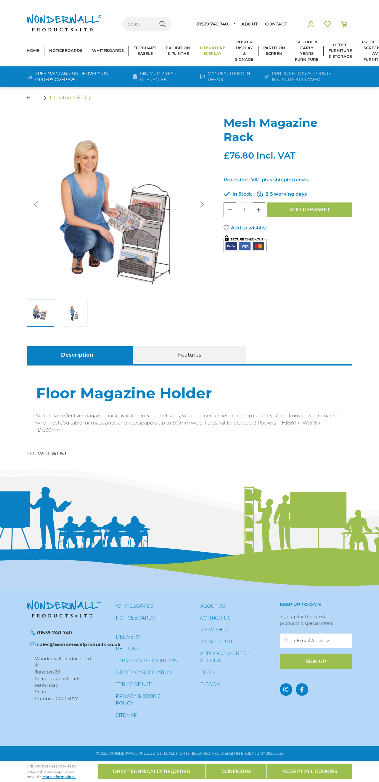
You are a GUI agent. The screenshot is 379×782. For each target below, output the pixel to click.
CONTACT (276, 24)
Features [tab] (189, 355)
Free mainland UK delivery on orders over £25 (71, 76)
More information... (59, 777)
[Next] (202, 204)
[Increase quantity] (259, 209)
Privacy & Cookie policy (138, 699)
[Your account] (311, 24)
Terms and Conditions (146, 660)
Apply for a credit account (225, 657)
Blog (207, 672)
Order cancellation (144, 672)
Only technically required (151, 771)
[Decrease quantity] (230, 209)
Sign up (316, 661)
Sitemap (126, 715)
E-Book (210, 684)
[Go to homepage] (64, 22)
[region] (119, 221)
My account (216, 641)
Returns (127, 649)
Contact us (215, 618)
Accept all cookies (309, 771)
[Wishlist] (327, 24)
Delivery (128, 637)
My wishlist (216, 630)
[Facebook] (302, 689)
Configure (236, 771)
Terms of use (134, 684)
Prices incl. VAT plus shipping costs (266, 180)
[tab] (77, 355)
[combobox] (138, 24)
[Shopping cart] (344, 24)
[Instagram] (286, 689)
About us (212, 606)
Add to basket (310, 210)
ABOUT (249, 24)
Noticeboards (135, 618)
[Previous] (35, 204)
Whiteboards (134, 606)
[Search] (162, 24)
